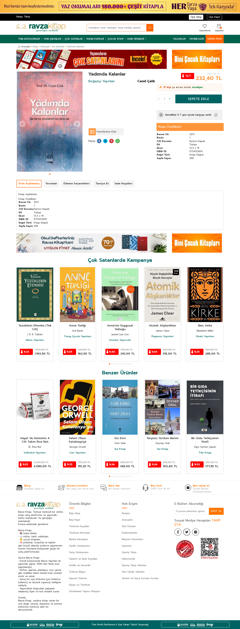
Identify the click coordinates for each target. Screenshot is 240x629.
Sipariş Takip (129, 552)
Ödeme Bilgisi (77, 572)
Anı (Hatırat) (58, 46)
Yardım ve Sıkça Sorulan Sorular (140, 578)
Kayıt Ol (216, 511)
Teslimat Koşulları (79, 526)
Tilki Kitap (205, 452)
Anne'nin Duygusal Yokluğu (120, 327)
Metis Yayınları (35, 340)
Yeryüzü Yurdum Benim (163, 438)
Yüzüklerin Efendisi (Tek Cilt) (34, 327)
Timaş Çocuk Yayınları (77, 336)
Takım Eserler (95, 39)
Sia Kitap (120, 449)
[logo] (41, 27)
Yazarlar (179, 39)
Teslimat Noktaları (79, 533)
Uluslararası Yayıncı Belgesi (84, 591)
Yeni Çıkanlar (52, 39)
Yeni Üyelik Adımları (133, 572)
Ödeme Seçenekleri (76, 183)
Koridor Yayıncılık (120, 340)
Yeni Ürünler (129, 526)
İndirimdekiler (129, 533)
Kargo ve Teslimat (79, 585)
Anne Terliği (77, 326)
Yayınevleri (196, 39)
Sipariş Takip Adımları (134, 565)
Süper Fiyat (214, 39)
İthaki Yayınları (205, 336)
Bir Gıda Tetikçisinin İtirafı (205, 440)
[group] (49, 122)
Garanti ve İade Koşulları (83, 559)
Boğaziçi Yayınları (101, 81)
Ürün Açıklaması (29, 183)
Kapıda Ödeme (78, 578)
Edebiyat (44, 46)
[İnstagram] (195, 532)
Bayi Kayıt (74, 520)
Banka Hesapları (78, 539)
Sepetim (127, 546)
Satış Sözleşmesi (79, 552)
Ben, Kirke (205, 326)
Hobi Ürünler (135, 39)
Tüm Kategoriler (29, 39)
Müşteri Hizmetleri (132, 539)
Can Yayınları (77, 452)
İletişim (126, 513)
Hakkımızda (128, 559)
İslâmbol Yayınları (35, 452)
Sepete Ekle (198, 99)
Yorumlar (51, 183)
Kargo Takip (23, 16)
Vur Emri (120, 438)
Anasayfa (25, 46)
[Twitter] (186, 532)
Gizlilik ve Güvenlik (80, 565)
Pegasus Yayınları (162, 336)
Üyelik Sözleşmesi (79, 546)
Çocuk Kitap (116, 39)
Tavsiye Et (102, 183)
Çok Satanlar (74, 39)
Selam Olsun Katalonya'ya (77, 440)
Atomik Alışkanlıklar (162, 326)
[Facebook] (177, 532)
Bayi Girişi (74, 513)
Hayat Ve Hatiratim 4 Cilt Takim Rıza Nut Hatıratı (35, 440)
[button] (49, 174)
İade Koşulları (123, 183)
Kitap (35, 46)
